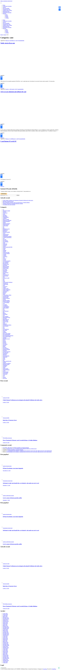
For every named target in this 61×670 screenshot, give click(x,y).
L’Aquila (7, 17)
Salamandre (5, 356)
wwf (4, 376)
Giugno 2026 (5, 614)
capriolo (4, 245)
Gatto (4, 281)
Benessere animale (6, 232)
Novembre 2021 (6, 633)
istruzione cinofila (6, 300)
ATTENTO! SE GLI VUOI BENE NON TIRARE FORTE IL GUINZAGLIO (21, 448)
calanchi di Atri (6, 234)
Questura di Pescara (6, 351)
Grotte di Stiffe (5, 288)
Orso (4, 328)
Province (4, 13)
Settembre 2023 (6, 621)
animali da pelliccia (6, 223)
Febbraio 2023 (5, 626)
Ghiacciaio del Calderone (7, 282)
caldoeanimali (5, 235)
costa (4, 257)
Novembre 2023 (6, 618)
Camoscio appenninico (7, 237)
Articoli (4, 7)
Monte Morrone (6, 319)
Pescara (6, 15)
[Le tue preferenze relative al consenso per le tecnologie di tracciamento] (59, 668)
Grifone (4, 287)
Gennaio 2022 (5, 631)
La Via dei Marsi (6, 302)
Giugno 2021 (5, 638)
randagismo (5, 353)
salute (4, 358)
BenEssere (5, 231)
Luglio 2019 (5, 662)
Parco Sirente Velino (7, 336)
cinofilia (4, 251)
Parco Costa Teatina (6, 333)
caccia (4, 233)
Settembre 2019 (6, 660)
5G (3, 209)
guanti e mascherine (6, 289)
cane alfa (4, 239)
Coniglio (4, 254)
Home (4, 5)
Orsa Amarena (5, 325)
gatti (3, 280)
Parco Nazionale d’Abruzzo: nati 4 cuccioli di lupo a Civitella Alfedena (16, 202)
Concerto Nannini (6, 253)
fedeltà (4, 273)
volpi (4, 375)
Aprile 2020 (5, 653)
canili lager (5, 244)
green (4, 285)
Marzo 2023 (5, 625)
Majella (4, 313)
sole (3, 360)
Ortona (4, 331)
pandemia (4, 332)
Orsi (3, 327)
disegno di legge (6, 266)
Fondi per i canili (6, 277)
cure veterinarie (6, 261)
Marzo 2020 (5, 654)
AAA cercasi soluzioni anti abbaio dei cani (13, 91)
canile (4, 242)
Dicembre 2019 (6, 657)
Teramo (6, 16)
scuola (4, 359)
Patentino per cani (6, 338)
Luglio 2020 (5, 649)
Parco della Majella (6, 334)
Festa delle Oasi (6, 274)
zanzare (4, 377)
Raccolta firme (5, 352)
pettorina (4, 345)
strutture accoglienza (7, 363)
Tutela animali (5, 368)
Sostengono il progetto (7, 12)
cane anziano (5, 240)
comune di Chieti (6, 252)
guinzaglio (5, 291)
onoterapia (5, 323)
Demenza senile (6, 264)
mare (4, 315)
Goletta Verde (5, 284)
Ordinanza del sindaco (7, 324)
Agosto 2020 (5, 648)
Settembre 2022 (6, 628)
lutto (4, 312)
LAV (4, 303)
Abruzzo (4, 211)
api (3, 226)
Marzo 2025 (5, 616)
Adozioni (4, 215)
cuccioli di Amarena (6, 260)
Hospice (4, 292)
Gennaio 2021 (5, 643)
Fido (4, 276)
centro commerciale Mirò (7, 247)
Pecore (4, 339)
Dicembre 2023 (6, 617)
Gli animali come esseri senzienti (9, 204)
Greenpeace (5, 286)
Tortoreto (4, 366)
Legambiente (5, 305)
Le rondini (5, 304)
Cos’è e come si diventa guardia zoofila (12, 498)
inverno (4, 299)
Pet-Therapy (5, 344)
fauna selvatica (5, 272)
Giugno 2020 (5, 650)
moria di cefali (5, 321)
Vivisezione (5, 374)
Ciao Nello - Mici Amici (7, 447)
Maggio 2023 (5, 623)
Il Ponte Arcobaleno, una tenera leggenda (21, 447)
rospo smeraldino (6, 355)
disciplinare (5, 265)
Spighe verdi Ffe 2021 (7, 361)
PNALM (4, 347)
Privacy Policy (4, 667)
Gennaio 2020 (5, 656)
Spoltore (4, 362)
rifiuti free (5, 354)
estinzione (5, 271)
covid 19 (4, 258)
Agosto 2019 (5, 661)
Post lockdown (5, 348)
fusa (3, 279)
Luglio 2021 (5, 637)
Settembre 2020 (6, 647)
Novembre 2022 (6, 627)
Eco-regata (5, 269)
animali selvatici (6, 224)
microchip (5, 318)
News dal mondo (6, 8)
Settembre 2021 (6, 634)
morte (4, 322)
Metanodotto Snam (6, 317)
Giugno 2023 (5, 622)
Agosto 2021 (5, 635)
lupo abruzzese (5, 311)
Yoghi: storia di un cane (7, 43)
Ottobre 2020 (5, 646)
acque (4, 213)
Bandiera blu (5, 229)
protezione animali (6, 349)
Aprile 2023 (5, 624)
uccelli (4, 370)
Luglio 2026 (5, 613)
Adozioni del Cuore (6, 9)
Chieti (6, 14)
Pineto (4, 346)
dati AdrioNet (5, 263)
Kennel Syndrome (6, 301)
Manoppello (5, 314)
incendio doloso (6, 296)
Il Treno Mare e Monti (7, 295)
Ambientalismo (6, 217)
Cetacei (4, 248)
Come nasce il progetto (7, 6)
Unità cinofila (5, 372)
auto (3, 227)
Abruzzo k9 (5, 212)
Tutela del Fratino (6, 369)
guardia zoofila (5, 290)
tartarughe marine (6, 364)
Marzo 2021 (5, 641)
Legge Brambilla (6, 306)
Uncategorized (5, 371)
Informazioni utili (6, 11)
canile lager (5, 243)
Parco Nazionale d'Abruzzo (8, 335)
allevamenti (5, 216)
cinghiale (4, 250)
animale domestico (6, 221)
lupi (3, 308)
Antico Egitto (5, 225)
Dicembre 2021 (6, 632)
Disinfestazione (6, 267)
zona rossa (5, 378)
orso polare (5, 330)
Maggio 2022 (5, 630)
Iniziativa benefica (6, 298)
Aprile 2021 (5, 640)
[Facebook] (30, 77)
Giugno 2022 (5, 629)
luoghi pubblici (6, 307)
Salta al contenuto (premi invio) (6, 0)
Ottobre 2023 (5, 619)
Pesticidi (4, 341)
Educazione (5, 270)
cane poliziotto (5, 241)
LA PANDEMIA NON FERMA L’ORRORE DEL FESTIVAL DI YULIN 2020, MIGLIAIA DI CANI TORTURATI (29, 450)
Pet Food (4, 343)
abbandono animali (6, 210)
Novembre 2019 (6, 658)
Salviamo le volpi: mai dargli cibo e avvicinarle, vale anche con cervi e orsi (21, 483)
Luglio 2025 (5, 615)
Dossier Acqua (5, 268)
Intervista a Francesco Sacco (8, 201)
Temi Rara (45, 668)
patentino (4, 337)
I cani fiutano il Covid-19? (8, 141)
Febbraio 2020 (5, 655)
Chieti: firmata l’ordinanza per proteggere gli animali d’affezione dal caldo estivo (18, 200)
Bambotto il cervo (6, 228)
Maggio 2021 (5, 639)
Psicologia (5, 350)
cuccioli (4, 259)
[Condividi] (30, 79)
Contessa (4, 255)
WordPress (54, 668)
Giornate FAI (5, 283)
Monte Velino (5, 320)
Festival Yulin (5, 275)
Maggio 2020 (5, 651)
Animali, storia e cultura (7, 10)
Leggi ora (2, 88)
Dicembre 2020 (6, 644)
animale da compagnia (7, 220)
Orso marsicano (6, 329)
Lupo (4, 309)
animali (4, 222)
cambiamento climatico (7, 236)
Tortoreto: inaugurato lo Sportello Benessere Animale (13, 203)
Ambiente (5, 218)
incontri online (5, 297)
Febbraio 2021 (5, 642)
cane (4, 238)
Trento (4, 367)
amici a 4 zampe (6, 219)
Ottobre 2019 (5, 659)
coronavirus (5, 256)
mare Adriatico (5, 316)
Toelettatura (5, 365)
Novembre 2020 (6, 645)
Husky (4, 293)
